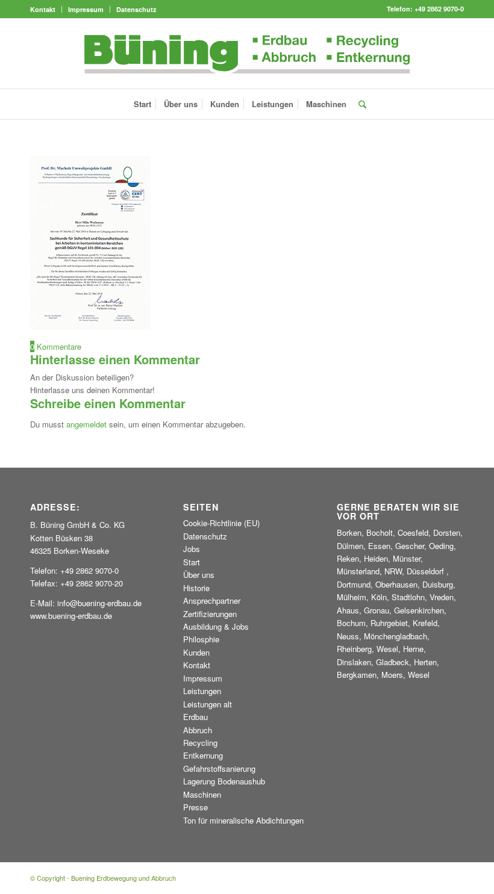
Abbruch (197, 730)
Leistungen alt (207, 704)
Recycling (200, 742)
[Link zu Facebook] (455, 54)
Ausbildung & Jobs (216, 626)
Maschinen (202, 794)
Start (191, 562)
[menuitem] (46, 9)
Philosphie (201, 639)
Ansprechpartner (211, 600)
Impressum (86, 9)
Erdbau (195, 716)
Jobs (191, 548)
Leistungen (202, 691)
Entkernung (203, 755)
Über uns (198, 574)
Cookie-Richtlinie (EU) (221, 523)
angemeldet (86, 424)
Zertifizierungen (210, 613)
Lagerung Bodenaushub (224, 781)
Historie (196, 588)
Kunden (196, 652)
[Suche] (359, 104)
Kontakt (42, 9)
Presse (195, 807)
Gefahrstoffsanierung (219, 768)
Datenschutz (136, 9)
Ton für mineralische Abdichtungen (243, 820)
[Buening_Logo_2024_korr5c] (247, 53)
